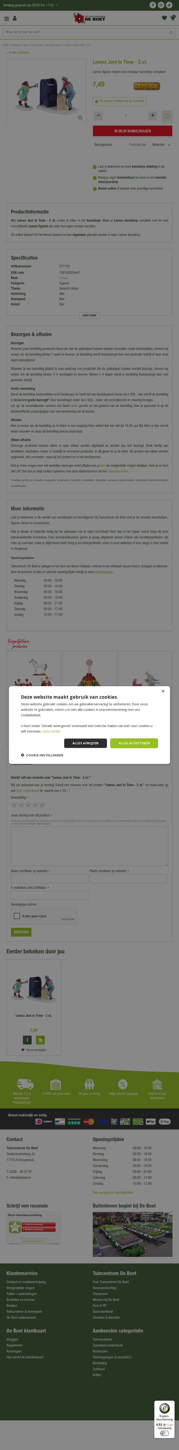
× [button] (163, 691)
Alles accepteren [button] (134, 743)
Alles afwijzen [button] (85, 743)
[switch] (164, 1433)
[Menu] (172, 1403)
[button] (42, 754)
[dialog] (89, 725)
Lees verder (51, 731)
